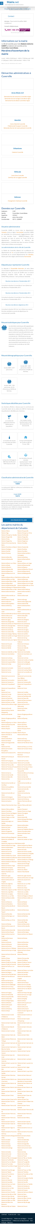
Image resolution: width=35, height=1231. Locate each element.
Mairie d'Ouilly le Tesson (24, 962)
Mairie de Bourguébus (7, 603)
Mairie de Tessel (6, 1156)
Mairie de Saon (5, 1142)
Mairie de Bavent (6, 567)
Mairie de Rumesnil (23, 1009)
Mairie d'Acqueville (23, 531)
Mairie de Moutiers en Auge (25, 878)
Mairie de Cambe (22, 827)
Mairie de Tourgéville (23, 1162)
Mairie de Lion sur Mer (24, 884)
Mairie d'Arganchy (6, 541)
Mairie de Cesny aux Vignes (9, 640)
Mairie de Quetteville (7, 996)
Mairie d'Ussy (5, 1178)
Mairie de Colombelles (24, 652)
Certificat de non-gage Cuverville (17, 177)
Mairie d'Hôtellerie (23, 821)
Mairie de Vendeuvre (23, 1186)
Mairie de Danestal (6, 698)
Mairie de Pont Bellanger (8, 984)
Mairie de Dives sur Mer (8, 702)
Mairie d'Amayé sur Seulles (9, 535)
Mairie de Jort (5, 819)
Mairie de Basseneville (24, 565)
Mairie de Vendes (6, 1186)
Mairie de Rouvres (23, 1007)
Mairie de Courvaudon (7, 680)
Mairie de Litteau (22, 888)
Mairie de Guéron (6, 801)
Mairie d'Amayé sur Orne (25, 533)
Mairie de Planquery (7, 982)
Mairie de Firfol (5, 746)
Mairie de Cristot (22, 688)
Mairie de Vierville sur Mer (8, 1194)
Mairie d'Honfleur (6, 811)
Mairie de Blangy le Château (9, 587)
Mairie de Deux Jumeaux (25, 700)
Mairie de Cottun (6, 670)
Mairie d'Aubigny (6, 549)
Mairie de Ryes (5, 1011)
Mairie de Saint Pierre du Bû (25, 1109)
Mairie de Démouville (7, 700)
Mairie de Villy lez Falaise (8, 1206)
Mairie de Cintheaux (23, 644)
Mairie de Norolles (23, 946)
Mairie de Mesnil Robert (24, 857)
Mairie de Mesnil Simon (8, 859)
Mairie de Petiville (23, 974)
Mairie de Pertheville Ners (8, 974)
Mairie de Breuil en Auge (8, 845)
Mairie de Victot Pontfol (8, 1192)
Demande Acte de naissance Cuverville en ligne (17, 96)
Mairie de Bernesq (23, 579)
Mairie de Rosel (22, 1005)
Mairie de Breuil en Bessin (25, 845)
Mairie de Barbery (23, 557)
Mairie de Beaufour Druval (25, 569)
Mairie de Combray (6, 658)
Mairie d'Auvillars (22, 551)
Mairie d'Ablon (5, 531)
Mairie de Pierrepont (7, 980)
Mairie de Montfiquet (7, 932)
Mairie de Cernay (22, 638)
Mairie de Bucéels (23, 615)
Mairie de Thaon (22, 1156)
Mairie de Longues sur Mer (9, 890)
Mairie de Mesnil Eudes (24, 855)
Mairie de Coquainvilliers (8, 662)
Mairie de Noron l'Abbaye (8, 948)
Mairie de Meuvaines (23, 924)
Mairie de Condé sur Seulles (25, 660)
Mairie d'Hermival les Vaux (9, 805)
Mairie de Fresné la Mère (25, 765)
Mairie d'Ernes (5, 726)
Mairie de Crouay (6, 694)
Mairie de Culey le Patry (24, 694)
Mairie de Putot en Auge (24, 994)
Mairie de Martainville (24, 914)
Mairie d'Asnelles (22, 543)
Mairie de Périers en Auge (8, 970)
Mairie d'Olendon (23, 954)
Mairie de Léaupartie (7, 869)
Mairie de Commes (23, 658)
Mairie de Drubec (22, 708)
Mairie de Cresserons (7, 682)
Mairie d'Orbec (5, 958)
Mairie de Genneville (7, 775)
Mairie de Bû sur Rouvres (25, 847)
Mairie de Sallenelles (23, 1140)
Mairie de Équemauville (8, 724)
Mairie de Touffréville (7, 1160)
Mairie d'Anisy (5, 539)
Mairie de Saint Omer (7, 1095)
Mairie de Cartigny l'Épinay (9, 634)
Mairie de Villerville (23, 1200)
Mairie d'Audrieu (22, 549)
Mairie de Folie (5, 829)
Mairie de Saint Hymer (24, 1051)
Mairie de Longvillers (7, 892)
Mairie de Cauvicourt (23, 636)
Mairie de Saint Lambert (24, 1059)
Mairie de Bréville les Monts (9, 613)
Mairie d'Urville (22, 1176)
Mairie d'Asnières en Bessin (9, 547)
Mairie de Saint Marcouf (24, 1075)
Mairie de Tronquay (7, 867)
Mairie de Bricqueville (24, 613)
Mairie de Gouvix (6, 789)
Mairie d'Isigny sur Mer (8, 817)
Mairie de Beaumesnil (24, 571)
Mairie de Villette (22, 837)
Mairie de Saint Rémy (24, 1117)
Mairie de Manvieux (23, 910)
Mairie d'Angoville (23, 537)
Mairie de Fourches (23, 761)
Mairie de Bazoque (6, 825)
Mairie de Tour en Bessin (8, 1162)
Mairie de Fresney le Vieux (25, 767)
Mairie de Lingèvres (7, 884)
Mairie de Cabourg (6, 617)
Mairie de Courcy (6, 672)
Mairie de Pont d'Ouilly (24, 984)
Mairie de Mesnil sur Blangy (25, 859)
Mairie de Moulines (23, 942)
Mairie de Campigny (23, 626)
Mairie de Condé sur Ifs (8, 660)
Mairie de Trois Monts (7, 1174)
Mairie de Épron (22, 722)
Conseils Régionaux (7, 1218)
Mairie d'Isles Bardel (23, 871)
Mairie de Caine (5, 827)
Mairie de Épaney (22, 718)
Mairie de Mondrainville (8, 930)
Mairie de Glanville (23, 777)
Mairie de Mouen (6, 942)
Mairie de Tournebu (7, 1164)
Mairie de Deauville (23, 698)
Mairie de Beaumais (7, 571)
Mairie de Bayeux (22, 567)
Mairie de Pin (5, 863)
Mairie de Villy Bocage (24, 1202)
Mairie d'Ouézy (5, 960)
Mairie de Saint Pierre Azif (8, 1105)
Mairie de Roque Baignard (8, 837)
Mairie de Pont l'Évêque (24, 986)
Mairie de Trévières (23, 1172)
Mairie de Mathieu (23, 916)
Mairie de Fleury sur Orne (25, 746)
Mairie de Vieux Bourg (7, 1196)
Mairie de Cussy (5, 696)
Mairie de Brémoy (6, 605)
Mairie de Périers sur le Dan (25, 970)
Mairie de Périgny (6, 972)
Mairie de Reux (22, 1001)
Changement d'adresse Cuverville (17, 201)
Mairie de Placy (22, 980)
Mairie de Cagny (6, 619)
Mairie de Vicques (23, 1190)
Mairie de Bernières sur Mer (25, 581)
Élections (10, 1222)
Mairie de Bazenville (7, 569)
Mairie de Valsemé (6, 1180)
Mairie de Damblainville (24, 696)
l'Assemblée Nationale (17, 268)
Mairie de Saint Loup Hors (25, 1071)
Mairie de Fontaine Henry (25, 749)
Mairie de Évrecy (22, 738)
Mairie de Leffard (22, 869)
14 (12, 252)
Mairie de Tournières (23, 1164)
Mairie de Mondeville (24, 926)
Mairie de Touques (23, 1160)
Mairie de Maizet (22, 902)
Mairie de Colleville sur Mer (9, 652)
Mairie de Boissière (23, 825)
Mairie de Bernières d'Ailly (8, 581)
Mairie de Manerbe (23, 906)
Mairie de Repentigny (7, 1001)
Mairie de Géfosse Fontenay (26, 773)
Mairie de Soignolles (23, 1144)
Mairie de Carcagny (23, 630)
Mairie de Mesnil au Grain (8, 855)
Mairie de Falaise (6, 740)
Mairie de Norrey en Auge (8, 950)
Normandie (19, 232)
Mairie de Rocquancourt (24, 1003)
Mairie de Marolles (6, 914)
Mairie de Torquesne (23, 865)
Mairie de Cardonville (7, 632)
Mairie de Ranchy (22, 996)
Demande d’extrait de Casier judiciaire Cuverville (17, 128)
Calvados (4, 232)
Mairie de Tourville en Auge (9, 1166)
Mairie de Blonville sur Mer (9, 589)
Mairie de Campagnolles (8, 626)
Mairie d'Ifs (21, 815)
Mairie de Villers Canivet (24, 1198)
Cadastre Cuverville (17, 152)
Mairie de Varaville (23, 1180)
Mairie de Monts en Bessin (25, 934)
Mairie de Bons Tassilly (7, 599)
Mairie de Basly (5, 565)
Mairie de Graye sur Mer (24, 797)
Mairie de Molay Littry (24, 861)
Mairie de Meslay (6, 924)
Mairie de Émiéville (6, 714)
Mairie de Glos (5, 779)
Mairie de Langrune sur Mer (9, 843)
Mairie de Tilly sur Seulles (25, 1158)
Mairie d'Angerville (6, 537)
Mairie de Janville (22, 817)
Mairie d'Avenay (6, 553)
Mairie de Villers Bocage (8, 1198)
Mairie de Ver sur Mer (7, 1188)
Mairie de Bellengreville (24, 573)
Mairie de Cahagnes (23, 619)
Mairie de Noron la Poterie (25, 948)
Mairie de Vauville (23, 1182)
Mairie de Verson (6, 1190)
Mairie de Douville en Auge (9, 704)
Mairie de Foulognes (7, 761)
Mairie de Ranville (6, 998)
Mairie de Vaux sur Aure (8, 1184)
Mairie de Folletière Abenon (25, 829)
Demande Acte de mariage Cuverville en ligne (17, 98)
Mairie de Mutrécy (23, 944)
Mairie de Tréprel (6, 1172)
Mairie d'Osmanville (23, 958)
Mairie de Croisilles (23, 692)
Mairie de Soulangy (6, 1148)
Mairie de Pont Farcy (7, 986)
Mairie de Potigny (6, 992)
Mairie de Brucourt (6, 615)
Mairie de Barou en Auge (25, 563)
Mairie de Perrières (23, 972)
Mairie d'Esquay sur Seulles (9, 732)
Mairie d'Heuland (22, 809)
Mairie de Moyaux (6, 944)
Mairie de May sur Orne (8, 920)
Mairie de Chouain (6, 644)
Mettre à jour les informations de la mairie (11, 63)
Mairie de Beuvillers (7, 583)
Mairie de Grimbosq (23, 799)
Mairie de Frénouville (7, 765)
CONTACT (4, 1214)
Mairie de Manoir (6, 853)
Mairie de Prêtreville (7, 994)
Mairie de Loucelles (23, 892)
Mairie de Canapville (7, 628)
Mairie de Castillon (23, 634)
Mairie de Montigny (23, 932)
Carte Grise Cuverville (17, 175)
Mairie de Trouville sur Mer (25, 1174)
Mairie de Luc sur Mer (7, 896)
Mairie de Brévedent (7, 847)
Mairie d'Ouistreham (23, 964)
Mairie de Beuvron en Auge (25, 583)
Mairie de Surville (22, 1154)
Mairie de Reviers (6, 1003)
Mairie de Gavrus (6, 773)
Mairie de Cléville (6, 648)
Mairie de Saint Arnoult (8, 1019)
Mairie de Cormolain (7, 668)
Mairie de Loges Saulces (24, 876)
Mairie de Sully (22, 1152)
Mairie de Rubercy (6, 1009)
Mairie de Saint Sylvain (24, 1121)
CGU (19, 1214)
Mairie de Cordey (6, 664)
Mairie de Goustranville (24, 787)
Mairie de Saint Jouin (23, 1055)
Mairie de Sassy (5, 1144)
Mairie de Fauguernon (24, 740)
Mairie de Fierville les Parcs (25, 742)
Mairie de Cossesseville (24, 668)
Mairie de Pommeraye (7, 833)
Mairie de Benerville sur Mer (9, 577)
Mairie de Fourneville (24, 763)
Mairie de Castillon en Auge (9, 636)
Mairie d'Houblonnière (24, 831)
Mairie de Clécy (22, 646)
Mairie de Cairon (22, 621)
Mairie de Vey (21, 867)
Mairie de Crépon (22, 680)
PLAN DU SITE (12, 1214)
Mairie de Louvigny (23, 894)
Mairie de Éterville (23, 734)
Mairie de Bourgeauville (24, 601)
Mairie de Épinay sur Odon (9, 722)
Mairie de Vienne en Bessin (25, 1192)
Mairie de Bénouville (23, 577)
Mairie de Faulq (22, 849)
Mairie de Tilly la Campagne (9, 1158)
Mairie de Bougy (22, 599)
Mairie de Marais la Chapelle (26, 853)
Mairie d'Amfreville (23, 535)
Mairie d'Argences (23, 541)
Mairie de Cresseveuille (24, 682)
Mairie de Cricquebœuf (8, 684)
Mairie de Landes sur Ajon (25, 839)
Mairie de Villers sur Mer (8, 1200)
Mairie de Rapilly (22, 998)
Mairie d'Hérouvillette (7, 809)
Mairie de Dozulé (6, 708)
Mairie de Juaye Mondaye (25, 819)
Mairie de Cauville (6, 638)
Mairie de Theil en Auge (8, 865)
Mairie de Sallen (5, 1140)
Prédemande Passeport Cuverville (17, 126)
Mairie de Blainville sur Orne (26, 585)
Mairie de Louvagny (7, 894)
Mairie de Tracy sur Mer (24, 1170)
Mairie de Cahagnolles (7, 621)
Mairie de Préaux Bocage (25, 992)
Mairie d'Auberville (23, 547)
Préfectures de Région (20, 1218)
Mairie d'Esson (22, 732)
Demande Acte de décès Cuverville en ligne (17, 100)
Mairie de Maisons (6, 902)
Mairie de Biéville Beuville (8, 585)
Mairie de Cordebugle (24, 662)
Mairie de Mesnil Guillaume (9, 857)
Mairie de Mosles (22, 938)
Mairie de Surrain (6, 1154)
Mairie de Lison (22, 886)
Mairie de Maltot (22, 904)
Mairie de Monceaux (7, 878)
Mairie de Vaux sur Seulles (25, 1184)
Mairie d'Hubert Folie (7, 815)
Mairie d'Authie (5, 551)
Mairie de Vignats (22, 1196)
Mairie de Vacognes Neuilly (25, 1178)
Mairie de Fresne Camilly (25, 851)
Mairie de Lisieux (6, 886)
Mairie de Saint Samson (8, 1121)
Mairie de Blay (22, 587)
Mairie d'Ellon (21, 710)
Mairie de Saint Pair (23, 1099)
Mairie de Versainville (24, 1188)
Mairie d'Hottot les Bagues (9, 813)
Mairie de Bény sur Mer (8, 579)
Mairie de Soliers (6, 1146)
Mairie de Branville (23, 603)
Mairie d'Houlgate (23, 813)
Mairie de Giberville (6, 777)
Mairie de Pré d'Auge (23, 863)
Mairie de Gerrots (23, 775)
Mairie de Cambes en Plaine (9, 624)
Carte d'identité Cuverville (17, 124)
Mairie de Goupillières (7, 787)
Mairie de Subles (6, 1152)
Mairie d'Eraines (22, 724)
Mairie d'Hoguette (6, 831)
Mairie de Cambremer (24, 624)
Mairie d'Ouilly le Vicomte (8, 964)
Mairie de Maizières (7, 904)
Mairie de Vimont (22, 1206)
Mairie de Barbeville (7, 559)
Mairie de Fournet (6, 851)
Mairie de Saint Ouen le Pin (9, 1099)
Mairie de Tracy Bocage (8, 1170)
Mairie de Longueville (24, 890)
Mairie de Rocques (6, 1005)
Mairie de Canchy (22, 628)
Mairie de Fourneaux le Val (9, 763)
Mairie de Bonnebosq (24, 589)
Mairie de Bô (21, 843)
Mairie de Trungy (6, 1176)
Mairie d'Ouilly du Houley (8, 962)
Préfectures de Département (21, 1220)
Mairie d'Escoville (22, 726)
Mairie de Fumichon (7, 769)
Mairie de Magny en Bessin (25, 896)
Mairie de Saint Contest (8, 1031)
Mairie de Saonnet (23, 1142)
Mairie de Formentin (23, 757)
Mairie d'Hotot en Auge (24, 811)
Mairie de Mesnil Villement (9, 861)
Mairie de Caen (22, 617)
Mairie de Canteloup (7, 630)
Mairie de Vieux (22, 1194)
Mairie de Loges (5, 876)
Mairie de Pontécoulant (8, 988)
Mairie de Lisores (6, 888)
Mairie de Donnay (23, 702)
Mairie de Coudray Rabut (25, 670)
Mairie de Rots (5, 1007)
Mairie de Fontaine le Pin (8, 753)
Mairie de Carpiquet (23, 632)
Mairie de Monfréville (24, 930)
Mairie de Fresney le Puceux (9, 767)
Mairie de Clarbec (6, 646)
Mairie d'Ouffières (23, 960)
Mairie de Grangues (7, 797)
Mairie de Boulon (6, 601)
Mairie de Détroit (6, 849)
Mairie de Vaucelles (6, 1182)
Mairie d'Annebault (23, 539)
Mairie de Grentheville (7, 799)
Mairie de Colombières (7, 654)
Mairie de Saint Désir (23, 1035)
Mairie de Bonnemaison (8, 591)
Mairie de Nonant (6, 946)
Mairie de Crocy (5, 692)
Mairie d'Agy (5, 533)
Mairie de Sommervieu (24, 1146)
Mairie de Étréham (6, 738)
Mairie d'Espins (5, 728)
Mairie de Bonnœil (23, 595)
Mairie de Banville (6, 557)
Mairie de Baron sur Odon (8, 563)
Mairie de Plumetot (23, 982)
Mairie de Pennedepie (24, 966)
